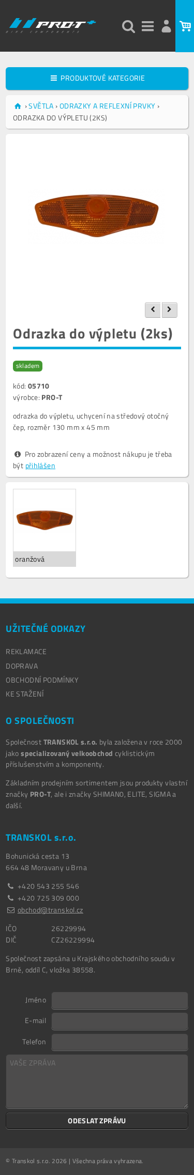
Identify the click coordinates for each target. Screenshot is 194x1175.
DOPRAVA (22, 665)
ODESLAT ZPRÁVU (97, 1120)
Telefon (34, 1041)
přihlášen (40, 465)
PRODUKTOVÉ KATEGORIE (102, 77)
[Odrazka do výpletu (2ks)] (97, 216)
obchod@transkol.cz (50, 909)
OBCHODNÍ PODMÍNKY (42, 679)
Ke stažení (24, 693)
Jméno (35, 999)
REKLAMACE (26, 651)
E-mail (35, 1020)
